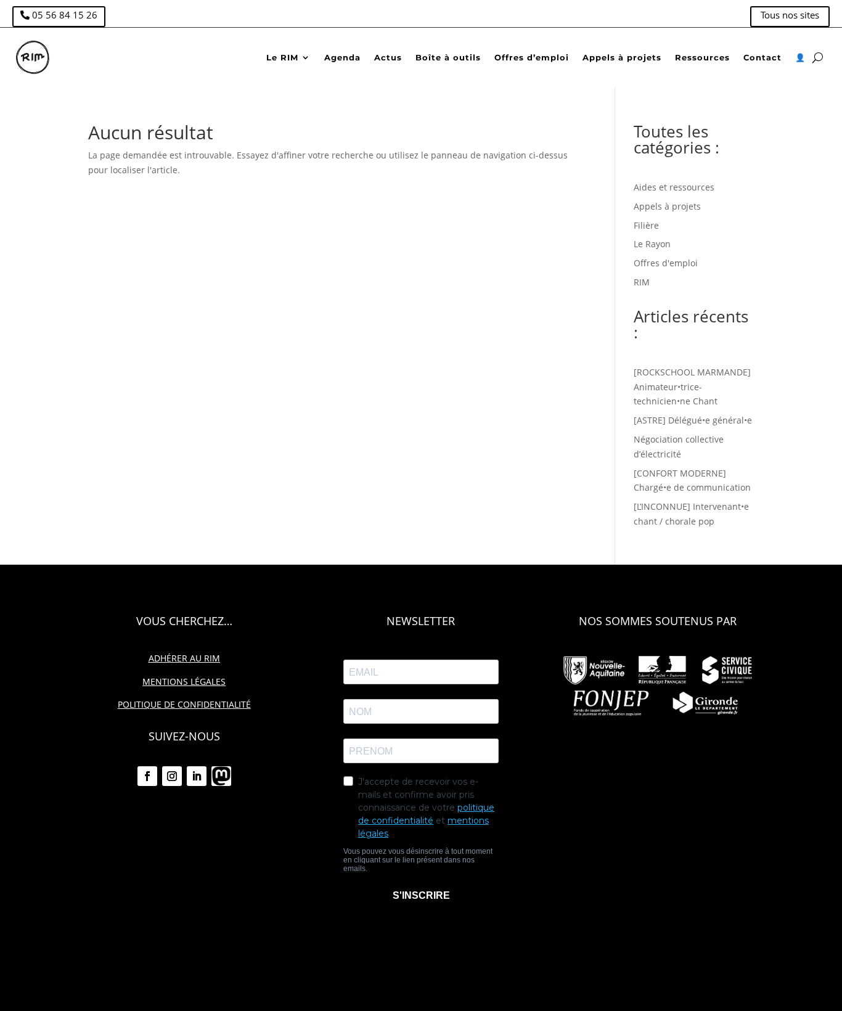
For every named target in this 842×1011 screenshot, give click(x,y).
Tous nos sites (790, 15)
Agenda (342, 57)
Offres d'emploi (666, 263)
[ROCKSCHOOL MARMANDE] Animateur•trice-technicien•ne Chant (692, 386)
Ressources (702, 57)
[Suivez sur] (221, 776)
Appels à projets (621, 57)
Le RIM (282, 57)
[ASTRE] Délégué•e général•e (693, 420)
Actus (388, 57)
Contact (762, 57)
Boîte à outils (448, 57)
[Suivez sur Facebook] (147, 776)
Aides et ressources (674, 187)
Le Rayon (652, 244)
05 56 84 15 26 (64, 15)
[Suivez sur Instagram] (172, 776)
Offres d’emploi (531, 57)
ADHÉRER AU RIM (184, 658)
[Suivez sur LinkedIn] (196, 776)
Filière (646, 225)
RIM (642, 282)
